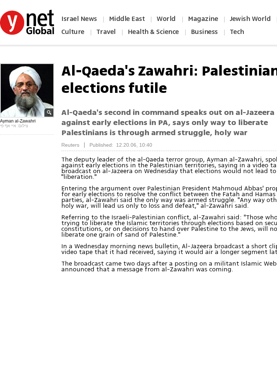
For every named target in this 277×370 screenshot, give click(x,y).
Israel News (79, 19)
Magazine (203, 19)
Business (204, 32)
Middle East (127, 19)
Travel (106, 32)
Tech (237, 32)
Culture (72, 32)
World (167, 19)
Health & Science (153, 32)
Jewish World (250, 19)
